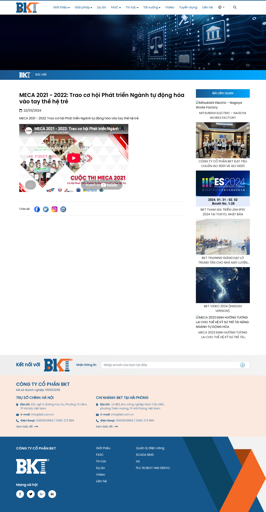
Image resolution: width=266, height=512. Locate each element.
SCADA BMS (145, 455)
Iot (138, 461)
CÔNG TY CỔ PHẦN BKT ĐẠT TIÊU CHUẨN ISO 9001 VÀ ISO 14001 (223, 164)
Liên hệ (207, 7)
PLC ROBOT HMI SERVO (153, 468)
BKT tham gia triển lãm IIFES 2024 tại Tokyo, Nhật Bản (223, 212)
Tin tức (131, 7)
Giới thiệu (60, 7)
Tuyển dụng (188, 7)
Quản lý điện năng (150, 448)
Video (169, 7)
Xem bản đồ (24, 426)
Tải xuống (150, 7)
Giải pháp (82, 7)
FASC (115, 7)
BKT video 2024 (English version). (223, 309)
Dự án (101, 7)
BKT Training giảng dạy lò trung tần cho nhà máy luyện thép (222, 260)
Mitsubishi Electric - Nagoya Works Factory (222, 116)
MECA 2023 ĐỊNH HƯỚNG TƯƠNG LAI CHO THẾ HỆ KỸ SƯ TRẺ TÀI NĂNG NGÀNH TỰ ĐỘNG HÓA (222, 335)
